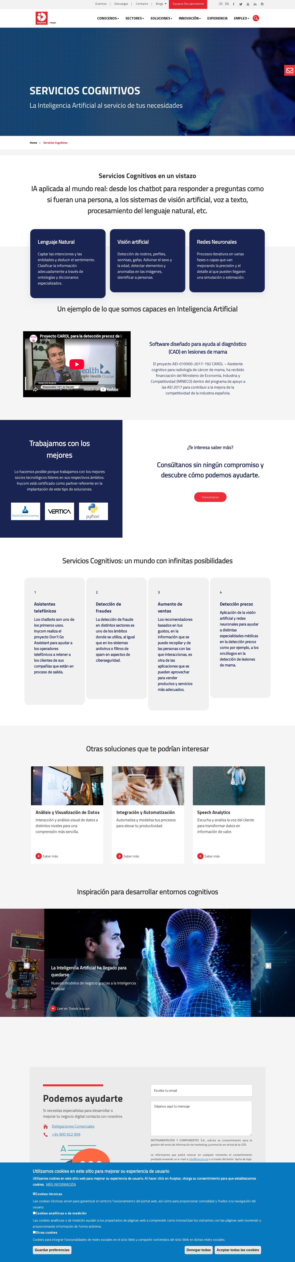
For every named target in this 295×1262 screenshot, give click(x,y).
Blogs (159, 4)
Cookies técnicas (49, 1193)
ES (220, 4)
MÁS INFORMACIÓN (61, 1184)
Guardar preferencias (52, 1250)
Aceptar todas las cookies (238, 1250)
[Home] (46, 17)
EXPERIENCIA (217, 18)
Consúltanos (210, 497)
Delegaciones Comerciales (73, 1126)
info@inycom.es (198, 1159)
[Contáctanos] (289, 70)
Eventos (101, 4)
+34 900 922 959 (66, 1134)
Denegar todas (199, 1250)
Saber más (50, 856)
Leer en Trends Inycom (73, 1008)
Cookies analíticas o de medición (61, 1213)
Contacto (142, 4)
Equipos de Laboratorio (188, 4)
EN (227, 4)
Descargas (121, 4)
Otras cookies (46, 1232)
